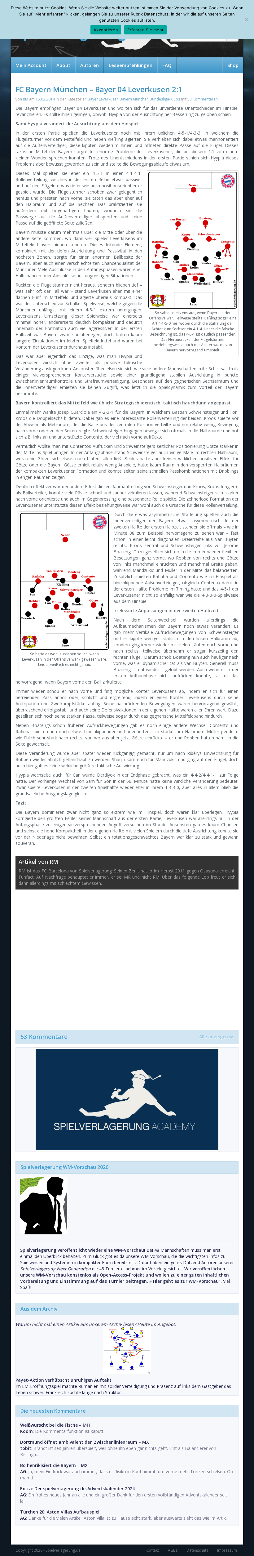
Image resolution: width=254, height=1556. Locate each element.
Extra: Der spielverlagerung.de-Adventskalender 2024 (77, 1488)
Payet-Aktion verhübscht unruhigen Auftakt (63, 1380)
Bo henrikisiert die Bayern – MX (54, 1465)
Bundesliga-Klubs (165, 99)
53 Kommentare (124, 1037)
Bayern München (134, 99)
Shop (233, 65)
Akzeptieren (106, 29)
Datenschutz (197, 1550)
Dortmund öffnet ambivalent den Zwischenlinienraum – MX (84, 1442)
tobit (25, 1448)
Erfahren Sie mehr (145, 29)
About (63, 65)
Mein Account (30, 65)
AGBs (172, 1550)
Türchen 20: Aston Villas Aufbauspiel (59, 1512)
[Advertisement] (127, 956)
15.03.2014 (45, 99)
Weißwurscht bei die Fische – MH (55, 1425)
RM (25, 99)
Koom (26, 1431)
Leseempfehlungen (130, 65)
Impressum (227, 1550)
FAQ (167, 65)
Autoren (89, 65)
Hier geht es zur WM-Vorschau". (187, 1281)
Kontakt (152, 1550)
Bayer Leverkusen (103, 99)
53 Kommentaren (202, 99)
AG (23, 1471)
